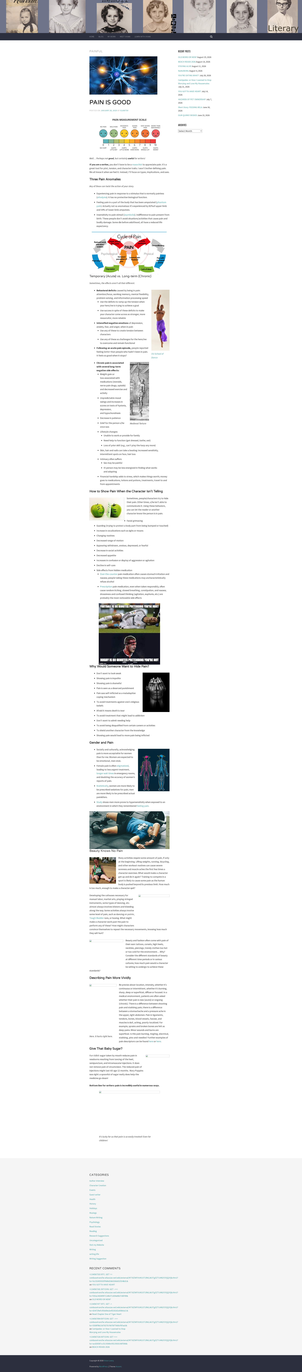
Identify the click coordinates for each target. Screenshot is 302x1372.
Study (99, 802)
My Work (112, 36)
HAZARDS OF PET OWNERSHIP (192, 99)
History (92, 1203)
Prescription (106, 586)
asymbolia (129, 214)
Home (91, 36)
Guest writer (94, 1194)
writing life (94, 1254)
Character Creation (97, 1185)
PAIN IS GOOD (110, 102)
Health (92, 1199)
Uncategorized (96, 1240)
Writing (92, 1249)
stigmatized (123, 765)
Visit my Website (96, 1244)
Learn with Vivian (143, 36)
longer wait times (105, 773)
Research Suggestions (99, 1235)
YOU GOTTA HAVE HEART (189, 91)
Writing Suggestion (97, 1258)
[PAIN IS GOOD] (129, 76)
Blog (101, 36)
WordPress (103, 1366)
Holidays (93, 1208)
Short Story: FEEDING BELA (190, 107)
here (151, 1041)
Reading (93, 1231)
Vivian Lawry (108, 1360)
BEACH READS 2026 (187, 61)
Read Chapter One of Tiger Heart (106, 1314)
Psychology (94, 1222)
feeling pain (143, 805)
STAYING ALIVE (184, 66)
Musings (93, 1213)
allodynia (102, 197)
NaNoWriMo (183, 70)
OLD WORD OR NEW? (187, 57)
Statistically (102, 785)
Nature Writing (95, 1217)
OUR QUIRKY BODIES (187, 115)
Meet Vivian (125, 36)
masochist (137, 164)
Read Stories (95, 1226)
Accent (119, 1366)
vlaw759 (124, 110)
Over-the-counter (108, 574)
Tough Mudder (96, 917)
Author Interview (96, 1180)
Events (92, 1190)
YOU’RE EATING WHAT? (188, 75)
